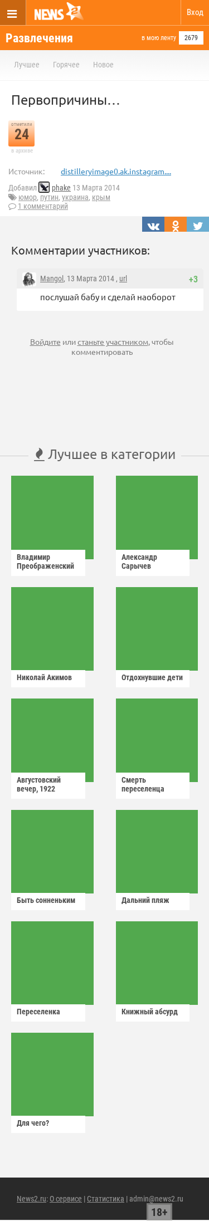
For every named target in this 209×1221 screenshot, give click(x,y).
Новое (103, 64)
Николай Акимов (44, 677)
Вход (195, 12)
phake (61, 187)
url (123, 278)
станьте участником (112, 341)
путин (49, 197)
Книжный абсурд (149, 1011)
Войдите (45, 341)
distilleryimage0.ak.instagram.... (116, 171)
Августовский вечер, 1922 (39, 784)
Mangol (52, 278)
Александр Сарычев (139, 561)
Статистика (105, 1198)
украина (75, 197)
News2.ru (31, 1198)
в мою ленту (159, 38)
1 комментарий (43, 206)
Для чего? (33, 1123)
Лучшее (27, 64)
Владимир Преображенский (45, 561)
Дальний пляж (145, 900)
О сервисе (66, 1198)
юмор (27, 197)
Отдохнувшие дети (152, 677)
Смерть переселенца (142, 784)
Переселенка (38, 1011)
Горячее (66, 64)
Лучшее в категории (110, 454)
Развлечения (39, 38)
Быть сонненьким (46, 900)
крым (101, 197)
